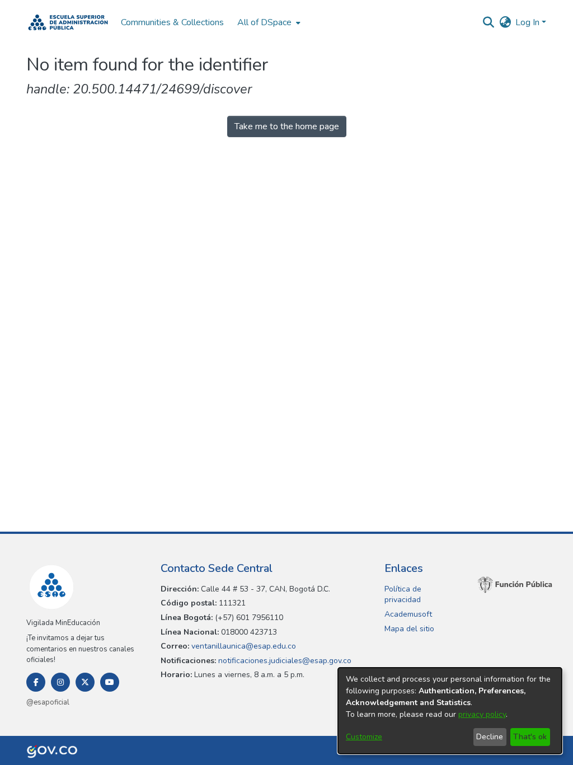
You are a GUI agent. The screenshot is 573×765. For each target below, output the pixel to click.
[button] (68, 22)
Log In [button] (528, 22)
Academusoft (408, 614)
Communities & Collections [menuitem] (172, 22)
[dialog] (450, 711)
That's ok (530, 736)
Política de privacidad (402, 595)
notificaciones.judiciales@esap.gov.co (283, 660)
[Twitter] (85, 682)
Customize (364, 736)
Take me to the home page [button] (286, 126)
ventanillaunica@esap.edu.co (242, 646)
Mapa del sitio (409, 628)
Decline (489, 736)
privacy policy (482, 714)
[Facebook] (35, 682)
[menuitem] (267, 22)
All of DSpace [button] (264, 22)
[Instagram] (60, 682)
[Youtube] (109, 682)
